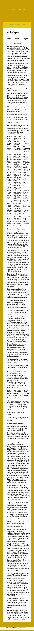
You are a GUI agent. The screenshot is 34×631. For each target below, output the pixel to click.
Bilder (25, 9)
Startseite (12, 9)
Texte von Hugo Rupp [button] (17, 25)
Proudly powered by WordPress (22, 627)
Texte (19, 9)
